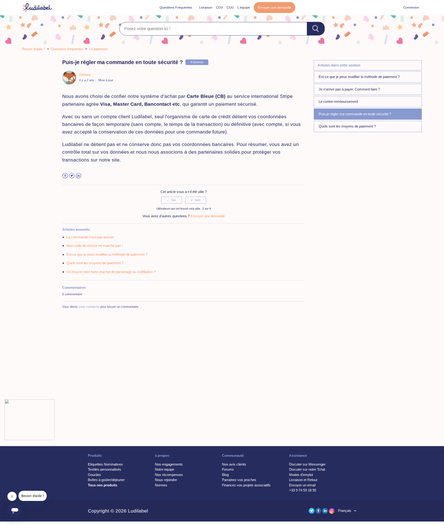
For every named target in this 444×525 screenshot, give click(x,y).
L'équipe (243, 7)
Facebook (65, 176)
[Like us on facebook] (318, 511)
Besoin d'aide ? (33, 49)
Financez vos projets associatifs (246, 485)
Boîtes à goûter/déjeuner (106, 480)
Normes (161, 485)
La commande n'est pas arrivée (90, 237)
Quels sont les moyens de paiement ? (347, 126)
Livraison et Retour (303, 480)
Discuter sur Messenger (307, 464)
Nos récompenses (169, 475)
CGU (230, 7)
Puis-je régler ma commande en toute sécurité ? (355, 114)
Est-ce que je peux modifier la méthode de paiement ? (359, 77)
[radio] (171, 200)
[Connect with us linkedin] (325, 511)
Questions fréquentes (67, 49)
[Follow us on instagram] (332, 511)
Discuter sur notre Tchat (307, 469)
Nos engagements (169, 464)
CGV (219, 7)
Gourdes (94, 475)
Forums (228, 469)
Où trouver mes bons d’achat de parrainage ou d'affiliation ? (111, 272)
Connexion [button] (411, 7)
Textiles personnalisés (104, 469)
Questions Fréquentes (176, 7)
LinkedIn (78, 176)
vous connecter (89, 306)
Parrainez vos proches (239, 480)
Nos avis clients (234, 464)
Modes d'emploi (301, 475)
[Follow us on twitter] (311, 511)
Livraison (205, 7)
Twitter (72, 176)
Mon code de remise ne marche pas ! (94, 246)
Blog (225, 475)
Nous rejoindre (166, 480)
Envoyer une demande (274, 7)
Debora (84, 75)
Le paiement (98, 49)
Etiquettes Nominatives (105, 464)
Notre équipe (164, 469)
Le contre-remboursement (338, 101)
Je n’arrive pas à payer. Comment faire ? (349, 89)
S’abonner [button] (197, 62)
